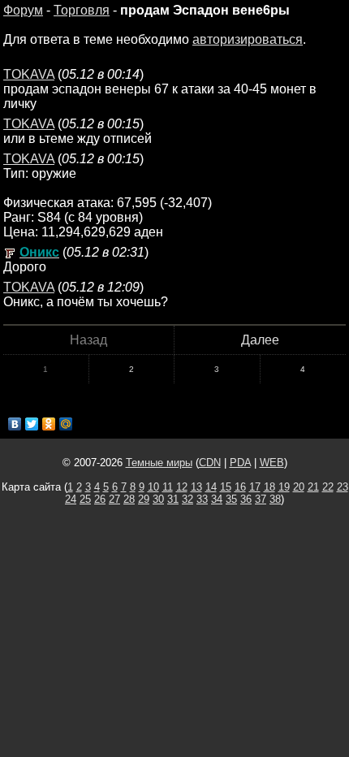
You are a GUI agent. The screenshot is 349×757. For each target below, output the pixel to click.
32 (187, 499)
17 (255, 487)
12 (181, 487)
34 (216, 499)
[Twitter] (32, 424)
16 (240, 487)
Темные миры (159, 462)
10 (153, 487)
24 (70, 499)
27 (114, 499)
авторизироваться (247, 39)
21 (313, 487)
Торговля (82, 10)
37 (260, 499)
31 (173, 499)
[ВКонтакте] (15, 424)
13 (196, 487)
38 (275, 499)
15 (225, 487)
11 (167, 487)
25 (85, 499)
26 (100, 499)
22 (328, 487)
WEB (272, 462)
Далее (260, 340)
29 (143, 499)
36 (246, 499)
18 (269, 487)
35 (231, 499)
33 (202, 499)
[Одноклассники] (49, 424)
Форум (23, 10)
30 (158, 499)
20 (298, 487)
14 (211, 487)
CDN (210, 462)
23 (342, 487)
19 (284, 487)
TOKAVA (28, 74)
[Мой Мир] (66, 424)
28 (129, 499)
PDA (240, 462)
